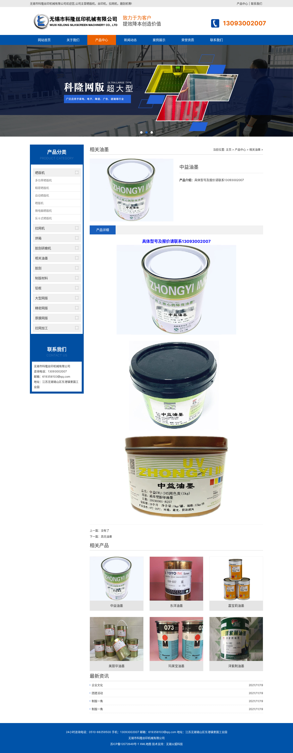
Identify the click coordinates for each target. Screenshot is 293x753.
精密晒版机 (42, 187)
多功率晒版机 (43, 180)
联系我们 (256, 3)
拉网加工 (41, 328)
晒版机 (40, 173)
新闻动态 (130, 40)
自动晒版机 (42, 195)
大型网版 (41, 298)
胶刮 (38, 268)
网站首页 (44, 40)
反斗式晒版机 (43, 218)
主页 (228, 149)
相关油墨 (41, 258)
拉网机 (40, 228)
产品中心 (242, 3)
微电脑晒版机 (43, 210)
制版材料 (41, 278)
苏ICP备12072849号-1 (124, 744)
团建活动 (97, 693)
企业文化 (97, 685)
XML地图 (145, 744)
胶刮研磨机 (43, 248)
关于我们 (73, 40)
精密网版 (41, 308)
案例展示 (159, 40)
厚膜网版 (41, 318)
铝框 (38, 288)
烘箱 (38, 238)
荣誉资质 (187, 40)
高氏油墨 (106, 536)
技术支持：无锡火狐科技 (167, 744)
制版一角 (97, 701)
